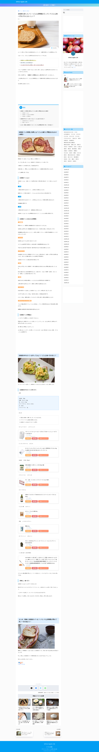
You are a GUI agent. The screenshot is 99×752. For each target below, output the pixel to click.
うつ (76, 132)
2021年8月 (66, 218)
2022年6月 (66, 192)
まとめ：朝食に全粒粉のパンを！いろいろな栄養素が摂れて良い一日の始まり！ (36, 124)
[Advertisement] (38, 94)
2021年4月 (66, 228)
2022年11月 (66, 187)
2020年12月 (66, 239)
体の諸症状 (71, 140)
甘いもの (66, 152)
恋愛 (65, 148)
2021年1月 (66, 236)
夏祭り (78, 144)
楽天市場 (34, 438)
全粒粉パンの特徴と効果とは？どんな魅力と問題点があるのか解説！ (34, 111)
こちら (72, 65)
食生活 (69, 161)
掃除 (69, 148)
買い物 (65, 159)
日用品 (65, 150)
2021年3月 (66, 231)
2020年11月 (66, 241)
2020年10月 (66, 244)
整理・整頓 (74, 148)
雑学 (77, 159)
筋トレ (79, 152)
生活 (70, 152)
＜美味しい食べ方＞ (25, 122)
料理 (58, 692)
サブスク (78, 134)
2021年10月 (66, 213)
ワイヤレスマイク (67, 138)
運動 (73, 159)
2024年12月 (66, 169)
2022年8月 (66, 190)
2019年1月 (66, 280)
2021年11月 (66, 210)
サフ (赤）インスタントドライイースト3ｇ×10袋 (37, 479)
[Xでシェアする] (31, 688)
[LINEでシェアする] (45, 688)
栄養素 (75, 150)
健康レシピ (53, 692)
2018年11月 (66, 282)
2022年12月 (66, 185)
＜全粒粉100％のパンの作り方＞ (28, 120)
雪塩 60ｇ (27, 526)
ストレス (66, 136)
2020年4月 (66, 259)
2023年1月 (66, 182)
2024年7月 (66, 177)
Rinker (30, 451)
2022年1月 (66, 205)
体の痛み (66, 140)
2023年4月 (66, 179)
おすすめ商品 (67, 134)
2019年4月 (66, 277)
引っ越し (80, 146)
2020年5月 (66, 257)
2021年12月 (66, 208)
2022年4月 (66, 197)
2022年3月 (66, 200)
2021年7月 (66, 221)
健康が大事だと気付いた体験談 (69, 142)
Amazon (28, 438)
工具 (75, 146)
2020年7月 (66, 251)
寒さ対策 (70, 146)
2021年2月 (66, 233)
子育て (65, 146)
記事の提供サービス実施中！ (49, 5)
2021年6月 (66, 223)
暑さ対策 (70, 150)
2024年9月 (66, 172)
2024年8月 (66, 174)
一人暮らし (74, 138)
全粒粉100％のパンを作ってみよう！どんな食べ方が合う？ (32, 118)
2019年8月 (66, 267)
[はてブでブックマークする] (40, 688)
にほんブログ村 (21, 664)
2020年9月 (66, 246)
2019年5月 (66, 275)
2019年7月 (66, 269)
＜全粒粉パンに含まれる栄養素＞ (28, 114)
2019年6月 (66, 272)
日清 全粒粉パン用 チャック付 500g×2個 (34, 465)
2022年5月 (66, 195)
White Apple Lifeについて (68, 132)
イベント (73, 134)
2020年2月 (66, 262)
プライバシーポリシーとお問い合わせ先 (49, 749)
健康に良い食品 (47, 692)
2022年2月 (66, 203)
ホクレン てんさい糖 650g (31, 511)
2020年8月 (66, 249)
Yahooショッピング (43, 438)
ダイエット (71, 136)
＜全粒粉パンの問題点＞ (26, 116)
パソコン (77, 136)
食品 (65, 161)
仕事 (79, 138)
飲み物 (74, 161)
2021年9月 (66, 215)
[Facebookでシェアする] (36, 688)
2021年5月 (66, 226)
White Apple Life (21, 2)
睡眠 (75, 152)
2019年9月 (66, 264)
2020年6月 (66, 254)
